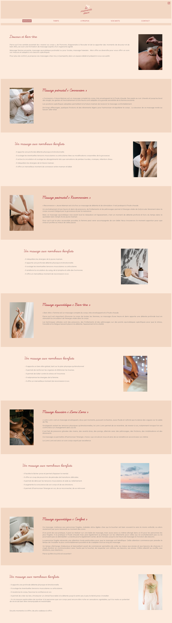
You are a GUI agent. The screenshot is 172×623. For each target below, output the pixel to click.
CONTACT (145, 21)
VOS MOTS (115, 21)
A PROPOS (85, 21)
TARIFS (56, 21)
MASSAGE (27, 21)
